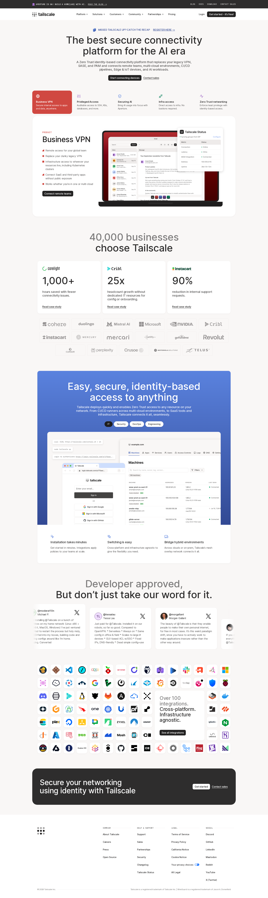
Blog (192, 4)
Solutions (97, 14)
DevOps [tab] (137, 424)
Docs (201, 4)
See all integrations (173, 732)
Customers (115, 14)
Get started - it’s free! (221, 14)
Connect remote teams (57, 193)
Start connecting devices (124, 77)
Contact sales (228, 4)
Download (212, 4)
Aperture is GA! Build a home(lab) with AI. (71, 4)
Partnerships (154, 14)
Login (202, 14)
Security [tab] (121, 424)
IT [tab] (108, 424)
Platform (80, 14)
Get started (201, 786)
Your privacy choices (182, 864)
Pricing (171, 14)
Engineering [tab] (154, 424)
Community (135, 14)
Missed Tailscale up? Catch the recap (136, 29)
